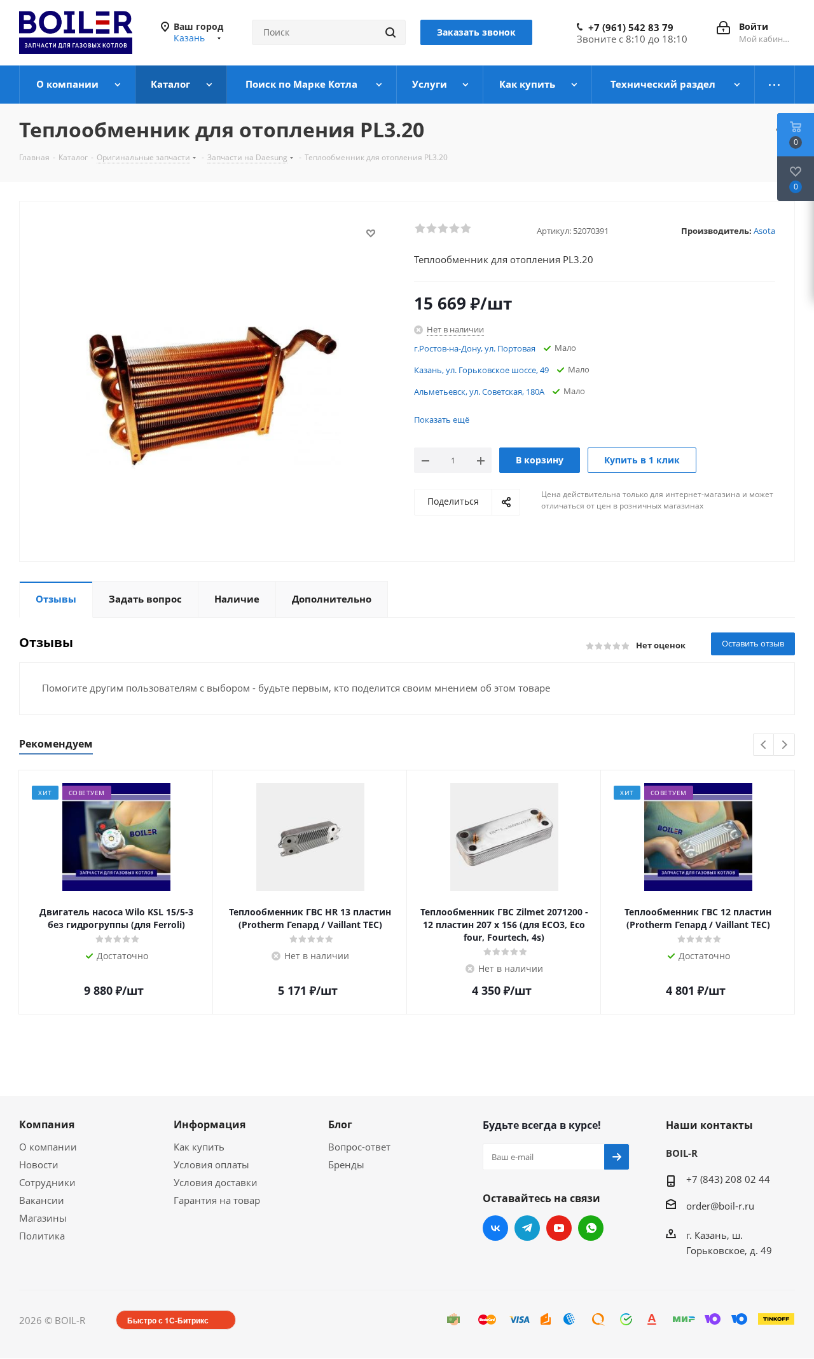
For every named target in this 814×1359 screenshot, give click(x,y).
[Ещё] (775, 84)
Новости (39, 1164)
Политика (42, 1235)
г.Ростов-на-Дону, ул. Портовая (474, 348)
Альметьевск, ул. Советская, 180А (479, 391)
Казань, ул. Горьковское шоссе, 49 (481, 370)
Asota (764, 230)
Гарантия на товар (217, 1200)
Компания (46, 1124)
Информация (209, 1124)
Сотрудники (47, 1182)
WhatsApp (591, 1228)
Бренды (346, 1164)
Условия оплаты (211, 1164)
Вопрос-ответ (359, 1146)
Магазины (43, 1218)
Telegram (527, 1228)
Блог (340, 1124)
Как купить (199, 1146)
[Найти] (390, 32)
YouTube (559, 1228)
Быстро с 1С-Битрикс (168, 1320)
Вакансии (41, 1200)
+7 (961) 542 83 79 (630, 27)
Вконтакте (495, 1228)
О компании (48, 1146)
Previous (764, 745)
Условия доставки (216, 1182)
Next (784, 745)
